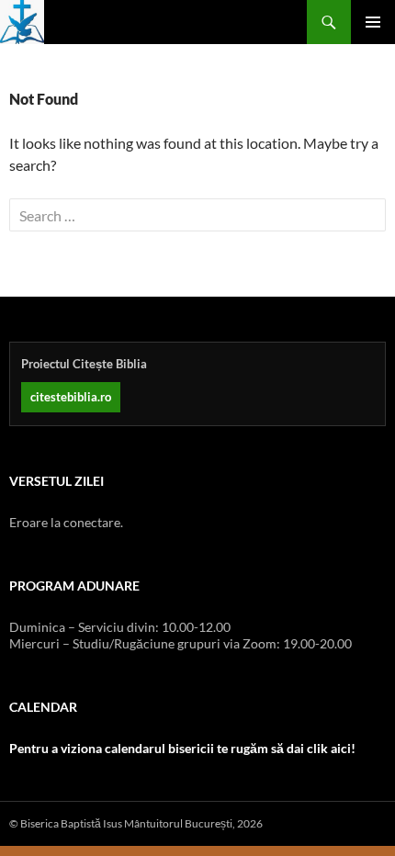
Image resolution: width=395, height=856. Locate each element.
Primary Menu (373, 22)
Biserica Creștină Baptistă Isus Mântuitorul (22, 22)
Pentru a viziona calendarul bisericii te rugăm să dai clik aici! (182, 748)
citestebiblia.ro (70, 396)
